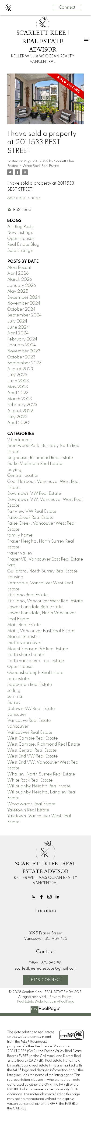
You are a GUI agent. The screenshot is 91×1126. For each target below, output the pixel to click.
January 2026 (21, 286)
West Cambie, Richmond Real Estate (43, 744)
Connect (67, 7)
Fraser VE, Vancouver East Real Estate (45, 559)
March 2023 (19, 399)
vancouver (18, 726)
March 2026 (19, 279)
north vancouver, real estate (35, 661)
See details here (23, 198)
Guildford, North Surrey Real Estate (42, 571)
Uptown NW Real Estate (31, 709)
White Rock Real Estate (40, 166)
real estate (18, 679)
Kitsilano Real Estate (27, 595)
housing (15, 577)
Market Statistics (23, 637)
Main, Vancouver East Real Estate (40, 631)
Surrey (14, 703)
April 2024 (18, 333)
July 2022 (17, 417)
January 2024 (21, 345)
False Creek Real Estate (30, 518)
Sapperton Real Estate (29, 685)
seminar (15, 697)
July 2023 (17, 375)
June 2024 (18, 327)
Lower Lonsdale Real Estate (35, 607)
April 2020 (18, 423)
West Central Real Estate (32, 750)
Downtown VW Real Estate (34, 493)
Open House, (20, 667)
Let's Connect (45, 980)
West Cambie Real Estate (32, 738)
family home (20, 535)
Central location (23, 476)
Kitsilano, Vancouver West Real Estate (45, 601)
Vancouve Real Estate (29, 721)
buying (14, 470)
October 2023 (21, 357)
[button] (34, 897)
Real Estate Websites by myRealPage (45, 1001)
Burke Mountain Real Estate (34, 464)
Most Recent (19, 268)
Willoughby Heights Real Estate (39, 786)
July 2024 (17, 321)
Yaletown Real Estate (28, 810)
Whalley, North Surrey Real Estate (41, 774)
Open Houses (20, 239)
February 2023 (22, 405)
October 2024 (21, 309)
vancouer (16, 714)
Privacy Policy (60, 997)
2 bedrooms (19, 440)
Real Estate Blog (23, 244)
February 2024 (22, 339)
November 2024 (23, 303)
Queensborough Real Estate (35, 673)
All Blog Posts (20, 227)
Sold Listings (19, 251)
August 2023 (20, 369)
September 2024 (24, 315)
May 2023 (17, 387)
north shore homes (26, 655)
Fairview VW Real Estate (31, 511)
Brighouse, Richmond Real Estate (40, 458)
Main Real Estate (24, 625)
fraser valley (19, 553)
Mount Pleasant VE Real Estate (37, 649)
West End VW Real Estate (32, 756)
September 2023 (24, 363)
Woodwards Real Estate (31, 804)
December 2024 (23, 297)
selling (14, 691)
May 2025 (17, 291)
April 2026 (18, 273)
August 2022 (20, 411)
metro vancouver (24, 643)
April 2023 (18, 393)
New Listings (20, 233)
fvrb (11, 565)
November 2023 (23, 351)
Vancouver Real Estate (29, 732)
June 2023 (18, 381)
